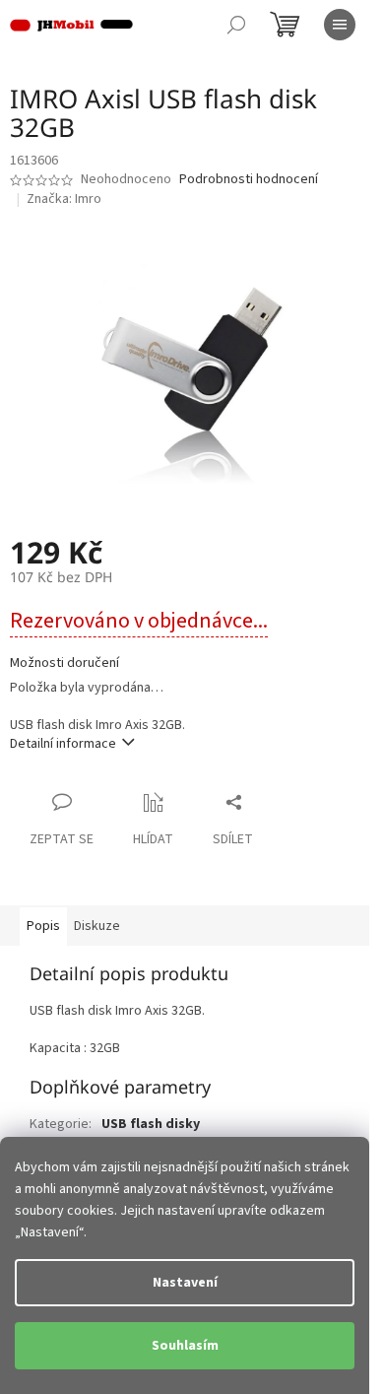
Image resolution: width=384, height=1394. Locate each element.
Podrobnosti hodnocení (248, 179)
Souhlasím (185, 1346)
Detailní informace (63, 744)
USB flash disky (150, 1124)
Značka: (64, 199)
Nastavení (185, 1283)
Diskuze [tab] (97, 926)
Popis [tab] (43, 926)
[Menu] (339, 24)
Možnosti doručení (64, 663)
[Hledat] (236, 24)
